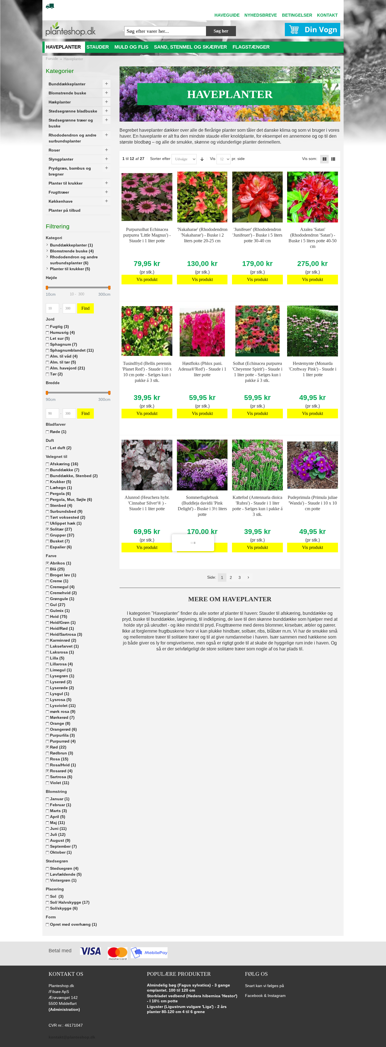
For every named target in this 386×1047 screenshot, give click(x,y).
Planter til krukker (70, 269)
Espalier (61, 547)
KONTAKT (327, 15)
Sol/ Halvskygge (70, 902)
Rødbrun (61, 753)
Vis (212, 158)
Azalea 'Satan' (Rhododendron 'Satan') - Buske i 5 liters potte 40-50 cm (313, 238)
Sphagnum (63, 344)
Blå (57, 569)
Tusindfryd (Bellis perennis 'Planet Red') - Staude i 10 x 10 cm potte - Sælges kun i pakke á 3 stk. (147, 372)
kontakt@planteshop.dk (72, 1037)
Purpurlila (62, 735)
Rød (58, 747)
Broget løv (63, 575)
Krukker (60, 481)
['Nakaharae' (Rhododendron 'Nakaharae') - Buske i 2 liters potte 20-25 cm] (202, 197)
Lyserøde (62, 687)
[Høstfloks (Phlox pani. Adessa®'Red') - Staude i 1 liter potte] (202, 331)
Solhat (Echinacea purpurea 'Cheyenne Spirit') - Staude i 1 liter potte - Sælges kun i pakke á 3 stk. (257, 372)
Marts (58, 810)
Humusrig (62, 332)
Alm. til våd (64, 356)
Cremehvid (63, 592)
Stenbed (61, 505)
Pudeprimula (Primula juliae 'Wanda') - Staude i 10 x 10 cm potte (312, 503)
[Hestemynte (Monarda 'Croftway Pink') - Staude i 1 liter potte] (312, 331)
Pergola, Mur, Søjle (71, 499)
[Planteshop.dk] (71, 29)
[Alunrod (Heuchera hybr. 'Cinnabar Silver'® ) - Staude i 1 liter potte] (147, 465)
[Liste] (333, 159)
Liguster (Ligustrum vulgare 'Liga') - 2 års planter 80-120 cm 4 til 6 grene (187, 1009)
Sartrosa (61, 777)
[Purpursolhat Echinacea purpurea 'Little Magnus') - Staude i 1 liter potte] (147, 197)
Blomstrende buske (72, 251)
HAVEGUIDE (227, 15)
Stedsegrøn (64, 868)
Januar (60, 799)
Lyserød (61, 682)
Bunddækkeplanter (71, 245)
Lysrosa (60, 699)
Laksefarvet (64, 646)
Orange (60, 723)
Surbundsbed (66, 511)
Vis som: (309, 158)
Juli (58, 834)
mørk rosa (62, 711)
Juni (58, 828)
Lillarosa (61, 664)
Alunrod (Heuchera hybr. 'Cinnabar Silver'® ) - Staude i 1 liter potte (147, 503)
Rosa (59, 759)
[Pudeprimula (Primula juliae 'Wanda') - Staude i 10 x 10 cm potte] (312, 465)
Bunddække (64, 470)
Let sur (60, 338)
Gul (57, 604)
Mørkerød (62, 717)
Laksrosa (62, 652)
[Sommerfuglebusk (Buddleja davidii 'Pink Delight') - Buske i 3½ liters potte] (202, 465)
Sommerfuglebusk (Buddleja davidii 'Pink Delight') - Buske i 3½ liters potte (202, 506)
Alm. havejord (67, 368)
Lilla (57, 658)
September (63, 846)
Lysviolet (63, 705)
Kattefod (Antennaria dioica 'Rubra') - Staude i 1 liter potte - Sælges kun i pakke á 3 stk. (257, 506)
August (60, 840)
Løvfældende (66, 874)
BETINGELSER (297, 15)
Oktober (61, 852)
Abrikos (60, 563)
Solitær (61, 529)
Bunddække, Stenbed (74, 475)
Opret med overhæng (73, 924)
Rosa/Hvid (63, 765)
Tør (56, 374)
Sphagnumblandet (72, 350)
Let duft (60, 447)
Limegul (61, 670)
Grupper (62, 535)
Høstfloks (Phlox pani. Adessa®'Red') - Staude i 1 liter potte (202, 369)
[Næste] (248, 577)
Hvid (58, 616)
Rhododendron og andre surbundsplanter (74, 260)
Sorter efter (160, 158)
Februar (60, 804)
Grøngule (62, 598)
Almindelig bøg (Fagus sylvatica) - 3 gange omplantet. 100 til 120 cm (188, 987)
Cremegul (62, 587)
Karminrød (63, 640)
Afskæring (64, 464)
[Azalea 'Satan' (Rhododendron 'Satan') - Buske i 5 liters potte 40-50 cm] (312, 197)
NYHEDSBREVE (260, 15)
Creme (59, 581)
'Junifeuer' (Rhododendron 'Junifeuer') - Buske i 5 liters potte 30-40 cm (257, 235)
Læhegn (61, 487)
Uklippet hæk (66, 523)
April (57, 816)
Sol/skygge (64, 908)
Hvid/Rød (62, 628)
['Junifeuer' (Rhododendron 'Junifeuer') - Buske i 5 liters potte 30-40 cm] (257, 197)
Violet (59, 782)
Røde (58, 431)
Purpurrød (63, 741)
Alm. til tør (63, 362)
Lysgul (59, 693)
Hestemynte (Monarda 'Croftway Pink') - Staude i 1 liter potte (312, 369)
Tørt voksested (67, 517)
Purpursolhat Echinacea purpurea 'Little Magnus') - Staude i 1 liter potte (147, 235)
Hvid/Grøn (63, 622)
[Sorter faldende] (202, 159)
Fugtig (59, 326)
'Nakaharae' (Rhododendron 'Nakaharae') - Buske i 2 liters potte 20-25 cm (202, 235)
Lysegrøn (62, 676)
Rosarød (61, 771)
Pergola (60, 493)
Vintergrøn (63, 880)
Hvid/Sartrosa (66, 634)
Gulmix (60, 610)
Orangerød (63, 729)
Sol (57, 896)
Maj (57, 822)
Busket (60, 541)
